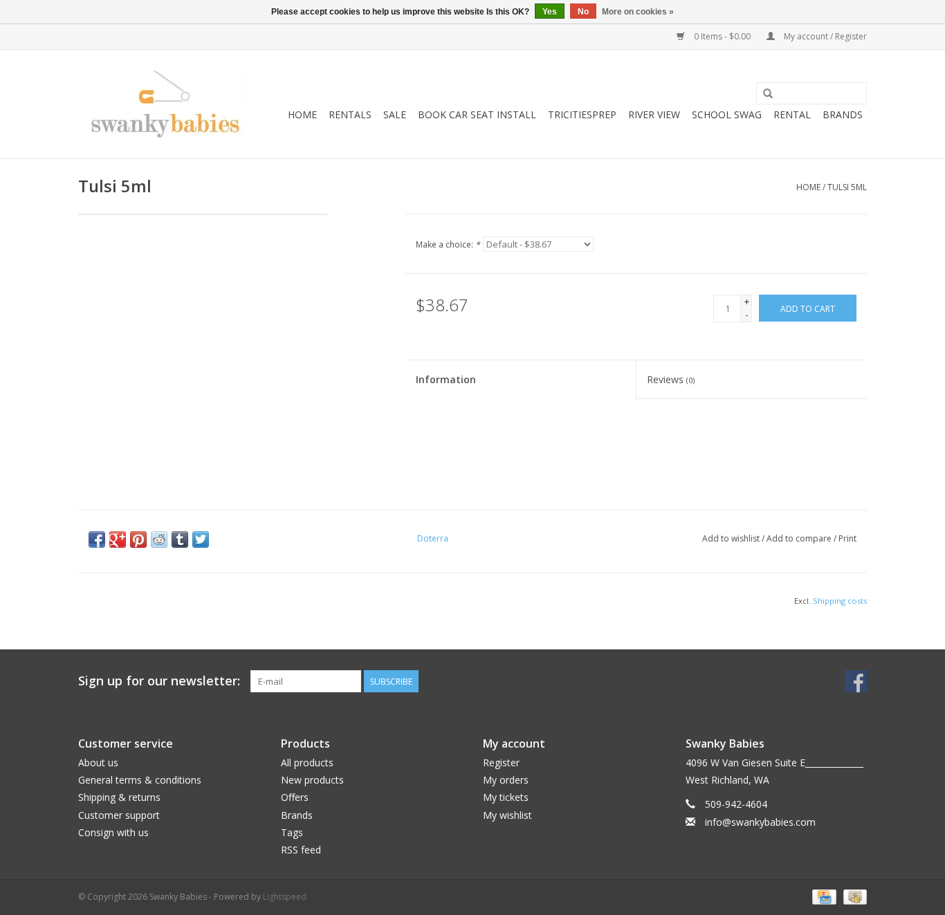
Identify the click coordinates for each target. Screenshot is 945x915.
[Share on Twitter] (200, 539)
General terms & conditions (139, 779)
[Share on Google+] (117, 539)
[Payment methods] (822, 896)
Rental (792, 114)
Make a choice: (448, 244)
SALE (394, 114)
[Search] (768, 94)
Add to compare (800, 538)
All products (307, 762)
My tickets (506, 797)
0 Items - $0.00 (722, 36)
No (583, 12)
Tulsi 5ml (847, 187)
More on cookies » (638, 12)
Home (302, 114)
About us (98, 762)
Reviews (671, 379)
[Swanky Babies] (163, 104)
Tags (292, 832)
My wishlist (507, 815)
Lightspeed (284, 897)
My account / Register (824, 36)
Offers (295, 797)
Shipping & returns (119, 797)
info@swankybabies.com (760, 822)
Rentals (350, 114)
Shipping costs (840, 600)
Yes (549, 12)
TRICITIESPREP (582, 114)
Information (446, 379)
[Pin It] (138, 539)
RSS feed (301, 849)
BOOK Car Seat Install (477, 114)
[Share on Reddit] (159, 539)
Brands (843, 114)
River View (654, 114)
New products (312, 779)
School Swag (727, 114)
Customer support (119, 815)
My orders (506, 779)
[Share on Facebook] (97, 539)
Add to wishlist (731, 538)
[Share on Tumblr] (180, 539)
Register (501, 762)
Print (847, 538)
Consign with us (113, 832)
